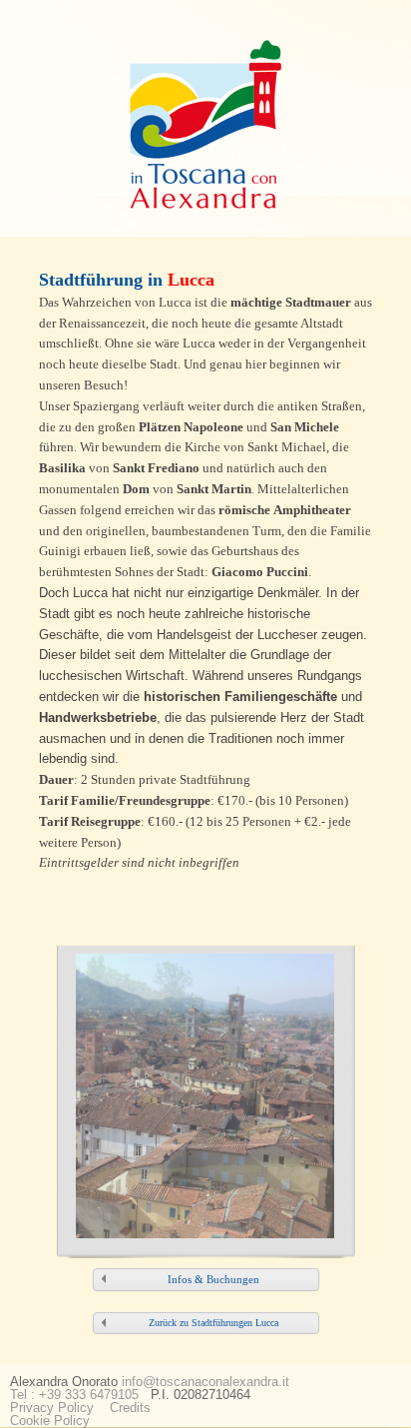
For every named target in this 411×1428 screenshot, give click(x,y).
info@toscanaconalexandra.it (205, 1381)
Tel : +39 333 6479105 (74, 1394)
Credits (130, 1407)
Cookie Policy (50, 1420)
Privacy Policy (52, 1407)
